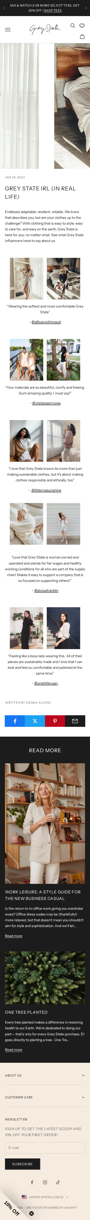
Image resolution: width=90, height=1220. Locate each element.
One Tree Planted (26, 1012)
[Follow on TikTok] (58, 1182)
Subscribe (22, 1164)
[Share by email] (75, 721)
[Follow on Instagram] (45, 1182)
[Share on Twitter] (35, 721)
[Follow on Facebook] (32, 1182)
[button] (15, 1205)
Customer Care (19, 1097)
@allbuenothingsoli (46, 322)
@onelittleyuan (46, 683)
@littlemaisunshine (46, 490)
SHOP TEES (53, 10)
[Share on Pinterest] (55, 721)
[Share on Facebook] (15, 721)
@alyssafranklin (46, 590)
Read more (13, 936)
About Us (13, 1075)
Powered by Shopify (60, 1207)
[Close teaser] (31, 1213)
